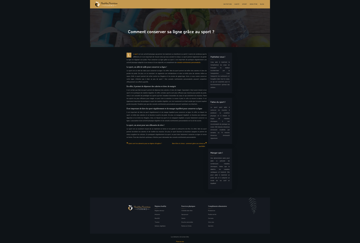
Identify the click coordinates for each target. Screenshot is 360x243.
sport (136, 54)
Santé (236, 4)
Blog (262, 4)
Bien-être (253, 4)
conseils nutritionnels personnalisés (188, 62)
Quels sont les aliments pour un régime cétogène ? (145, 143)
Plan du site (180, 242)
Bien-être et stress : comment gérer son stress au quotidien (188, 144)
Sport (244, 4)
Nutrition (228, 4)
